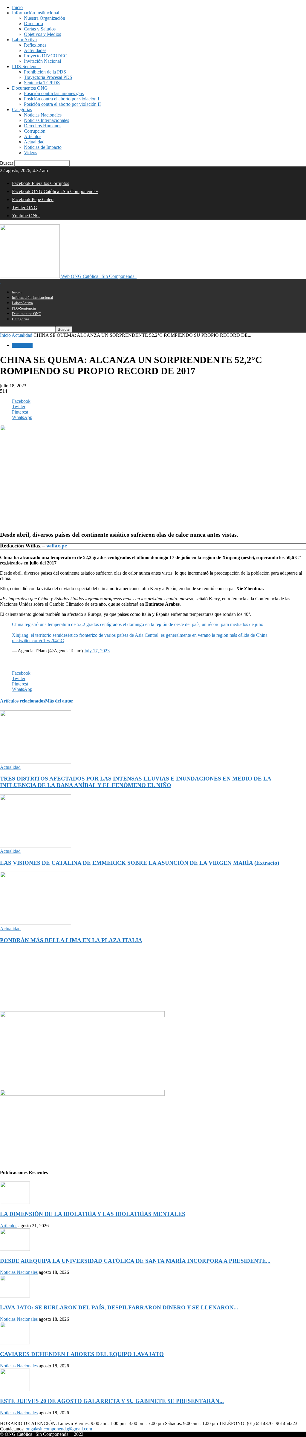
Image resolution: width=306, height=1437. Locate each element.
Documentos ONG (30, 88)
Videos (30, 152)
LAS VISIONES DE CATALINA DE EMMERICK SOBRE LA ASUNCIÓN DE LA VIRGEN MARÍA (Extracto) (139, 863)
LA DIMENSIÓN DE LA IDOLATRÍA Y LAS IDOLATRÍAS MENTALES (92, 1214)
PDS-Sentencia (26, 66)
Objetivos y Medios (42, 34)
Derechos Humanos (42, 125)
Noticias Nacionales (43, 114)
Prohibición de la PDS (45, 71)
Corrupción (34, 131)
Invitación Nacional (42, 61)
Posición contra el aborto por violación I (61, 98)
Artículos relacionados (22, 700)
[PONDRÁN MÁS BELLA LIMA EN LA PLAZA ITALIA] (35, 923)
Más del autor (59, 700)
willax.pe (56, 546)
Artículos (32, 136)
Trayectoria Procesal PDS (48, 77)
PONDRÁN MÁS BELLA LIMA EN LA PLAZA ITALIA (71, 940)
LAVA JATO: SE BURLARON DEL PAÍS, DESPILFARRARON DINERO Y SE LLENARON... (119, 1307)
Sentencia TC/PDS (42, 82)
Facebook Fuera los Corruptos (40, 183)
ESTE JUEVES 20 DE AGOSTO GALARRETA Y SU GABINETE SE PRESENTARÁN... (112, 1401)
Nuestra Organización (44, 18)
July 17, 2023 (97, 650)
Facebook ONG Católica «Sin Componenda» (55, 191)
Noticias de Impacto (43, 147)
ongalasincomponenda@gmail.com (59, 1428)
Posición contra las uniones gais (54, 93)
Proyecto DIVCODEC (45, 55)
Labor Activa (24, 39)
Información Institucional (35, 12)
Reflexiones (35, 45)
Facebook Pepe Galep (32, 199)
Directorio (33, 23)
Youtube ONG (26, 215)
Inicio (17, 7)
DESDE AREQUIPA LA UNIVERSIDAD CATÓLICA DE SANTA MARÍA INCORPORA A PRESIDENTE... (135, 1261)
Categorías (22, 109)
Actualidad (34, 141)
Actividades (35, 50)
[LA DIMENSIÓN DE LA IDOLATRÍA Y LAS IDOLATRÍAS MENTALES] (15, 1202)
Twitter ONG (24, 207)
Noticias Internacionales (46, 120)
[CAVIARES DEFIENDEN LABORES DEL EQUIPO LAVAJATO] (15, 1342)
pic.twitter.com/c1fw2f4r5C (38, 640)
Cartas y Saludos (40, 28)
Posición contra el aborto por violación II (62, 104)
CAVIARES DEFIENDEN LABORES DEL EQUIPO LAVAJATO (82, 1354)
